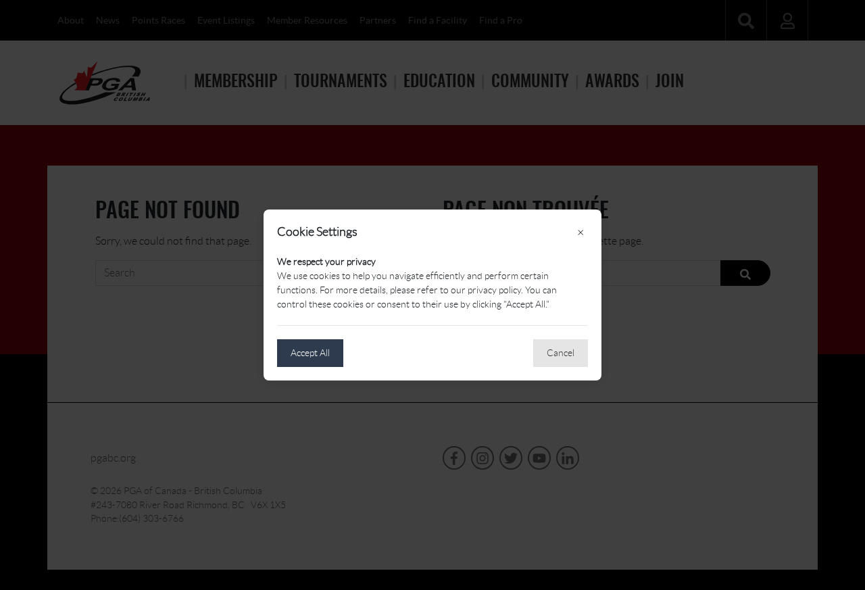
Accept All (310, 352)
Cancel (560, 352)
